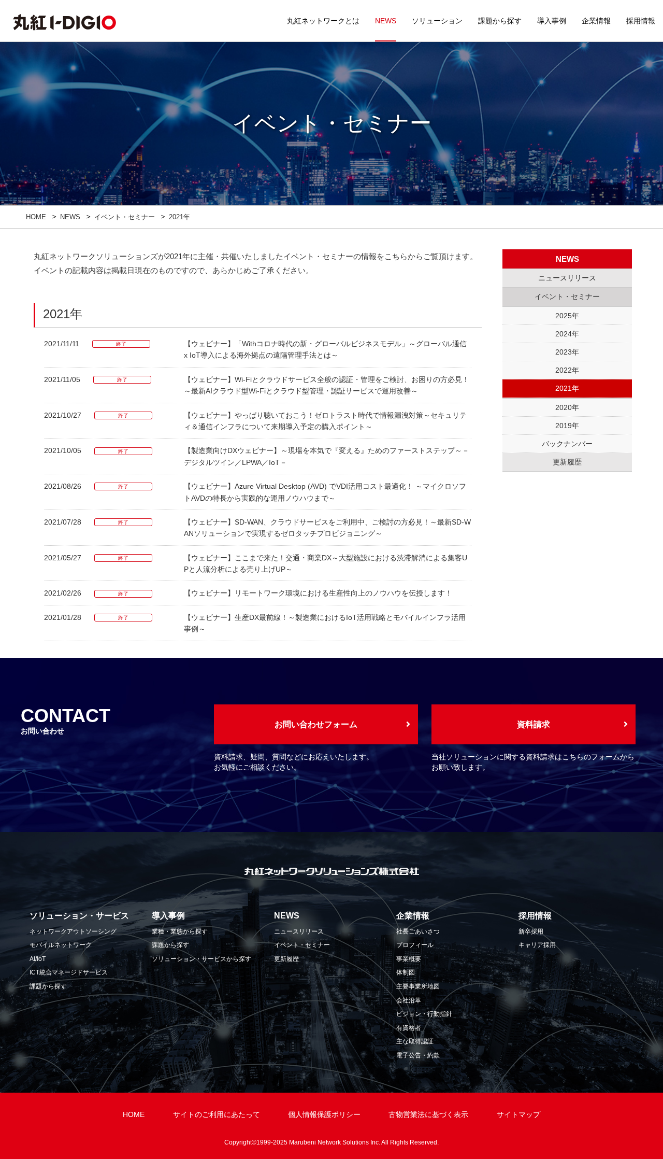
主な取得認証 (415, 1041)
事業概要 (408, 959)
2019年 (567, 425)
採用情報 (640, 21)
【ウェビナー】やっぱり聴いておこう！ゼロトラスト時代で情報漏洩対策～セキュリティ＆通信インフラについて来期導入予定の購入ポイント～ (325, 421)
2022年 (567, 370)
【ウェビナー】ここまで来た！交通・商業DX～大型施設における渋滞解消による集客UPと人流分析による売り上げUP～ (325, 563)
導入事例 (551, 21)
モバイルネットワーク (61, 945)
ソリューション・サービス (79, 915)
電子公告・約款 (418, 1055)
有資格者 (408, 1027)
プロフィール (415, 945)
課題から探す (500, 21)
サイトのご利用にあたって (216, 1114)
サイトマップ (518, 1114)
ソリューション (437, 21)
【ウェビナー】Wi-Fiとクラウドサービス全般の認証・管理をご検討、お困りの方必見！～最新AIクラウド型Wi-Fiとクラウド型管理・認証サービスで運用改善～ (326, 385)
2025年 (567, 316)
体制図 (405, 972)
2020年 (567, 407)
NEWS (385, 21)
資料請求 (533, 724)
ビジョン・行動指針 (424, 1013)
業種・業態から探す (180, 931)
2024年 (567, 334)
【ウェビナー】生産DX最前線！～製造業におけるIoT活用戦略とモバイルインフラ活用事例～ (325, 623)
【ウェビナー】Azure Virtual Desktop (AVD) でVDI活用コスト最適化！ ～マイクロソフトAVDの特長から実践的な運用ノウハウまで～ (325, 492)
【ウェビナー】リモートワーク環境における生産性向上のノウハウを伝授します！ (318, 593)
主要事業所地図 (418, 986)
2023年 (567, 352)
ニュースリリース (299, 931)
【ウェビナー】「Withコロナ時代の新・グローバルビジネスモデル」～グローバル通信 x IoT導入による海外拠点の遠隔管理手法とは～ (325, 349)
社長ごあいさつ (418, 931)
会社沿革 (408, 1000)
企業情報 (596, 21)
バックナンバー (567, 444)
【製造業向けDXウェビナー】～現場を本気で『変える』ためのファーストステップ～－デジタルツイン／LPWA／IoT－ (326, 456)
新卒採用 (530, 931)
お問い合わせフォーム (316, 724)
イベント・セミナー (124, 217)
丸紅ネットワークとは (323, 21)
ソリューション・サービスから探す (201, 959)
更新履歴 (286, 959)
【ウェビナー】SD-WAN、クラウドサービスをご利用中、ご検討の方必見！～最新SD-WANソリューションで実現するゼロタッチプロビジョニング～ (327, 528)
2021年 (567, 388)
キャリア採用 (537, 945)
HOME (36, 217)
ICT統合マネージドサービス (69, 972)
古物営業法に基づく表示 (428, 1114)
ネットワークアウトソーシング (73, 931)
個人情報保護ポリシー (324, 1114)
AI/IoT (38, 959)
